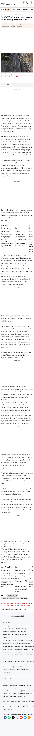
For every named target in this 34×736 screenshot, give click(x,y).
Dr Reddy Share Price (8, 634)
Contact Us (12, 706)
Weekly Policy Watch (7, 643)
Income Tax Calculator (8, 661)
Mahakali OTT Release (20, 655)
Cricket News (26, 688)
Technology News (16, 691)
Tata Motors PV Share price (9, 631)
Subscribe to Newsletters (20, 676)
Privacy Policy (25, 701)
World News (25, 691)
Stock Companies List (8, 676)
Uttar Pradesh (16, 9)
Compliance (5, 706)
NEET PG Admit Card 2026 (15, 649)
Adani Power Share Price (8, 629)
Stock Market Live (7, 641)
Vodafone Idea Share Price (21, 634)
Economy (7, 9)
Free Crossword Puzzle (8, 679)
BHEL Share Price (22, 631)
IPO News (29, 685)
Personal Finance (7, 691)
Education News (6, 693)
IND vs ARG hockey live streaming (22, 643)
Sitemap (29, 706)
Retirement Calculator (26, 664)
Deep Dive (5, 649)
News (11, 15)
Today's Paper (6, 701)
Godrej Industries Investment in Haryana (12, 652)
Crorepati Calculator (20, 661)
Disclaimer (5, 704)
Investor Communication (15, 704)
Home (2, 9)
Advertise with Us (21, 706)
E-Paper (25, 9)
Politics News (13, 696)
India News (5, 696)
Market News (22, 685)
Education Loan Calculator (9, 669)
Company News (13, 685)
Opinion (14, 693)
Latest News (5, 685)
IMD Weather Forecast (8, 646)
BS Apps (10, 709)
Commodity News (7, 688)
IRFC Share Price (20, 629)
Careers (4, 709)
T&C (19, 701)
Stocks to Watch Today (18, 641)
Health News (21, 693)
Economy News (29, 693)
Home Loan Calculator (19, 667)
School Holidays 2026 (8, 655)
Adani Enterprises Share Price (24, 626)
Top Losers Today (19, 646)
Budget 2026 (21, 696)
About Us (13, 701)
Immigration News (17, 688)
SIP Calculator (15, 664)
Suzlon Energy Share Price (9, 626)
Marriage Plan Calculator (23, 669)
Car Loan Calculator (7, 667)
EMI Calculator (6, 664)
